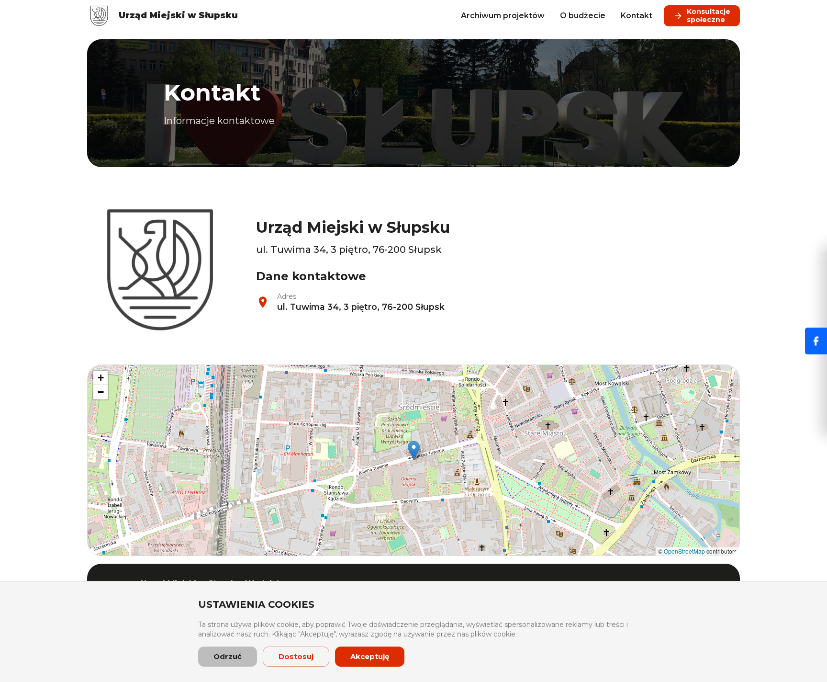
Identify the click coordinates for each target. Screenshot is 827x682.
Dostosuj (296, 656)
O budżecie (582, 15)
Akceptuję (369, 656)
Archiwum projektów (503, 15)
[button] (414, 450)
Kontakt (636, 15)
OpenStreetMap (684, 551)
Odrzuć (227, 656)
